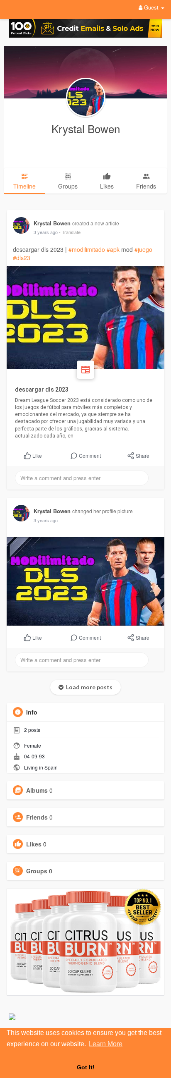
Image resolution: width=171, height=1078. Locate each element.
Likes (34, 844)
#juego (143, 249)
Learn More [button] (105, 1043)
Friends (37, 817)
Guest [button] (151, 7)
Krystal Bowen (85, 128)
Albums (37, 790)
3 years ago (46, 232)
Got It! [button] (86, 1067)
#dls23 (21, 257)
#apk (113, 249)
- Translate (70, 232)
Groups (36, 871)
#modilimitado (86, 249)
